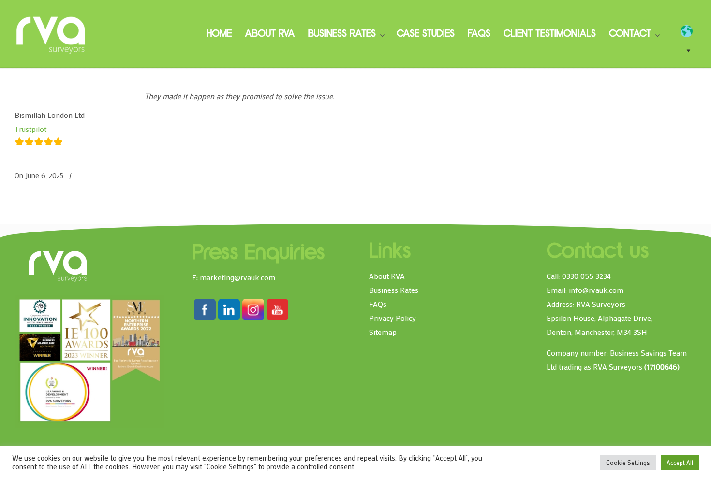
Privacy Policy (392, 318)
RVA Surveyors (51, 34)
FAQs (377, 304)
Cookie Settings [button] (628, 462)
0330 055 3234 (586, 276)
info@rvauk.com (596, 290)
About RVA (387, 276)
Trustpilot (30, 129)
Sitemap (383, 332)
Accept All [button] (680, 462)
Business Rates (393, 290)
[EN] (691, 31)
